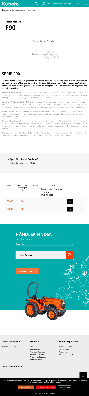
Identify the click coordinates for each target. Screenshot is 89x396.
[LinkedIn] (20, 167)
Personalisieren (65, 388)
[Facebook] (24, 167)
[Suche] (69, 255)
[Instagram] (16, 167)
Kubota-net (63, 352)
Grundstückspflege (37, 352)
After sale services (9, 347)
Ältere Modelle (31, 10)
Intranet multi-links (66, 354)
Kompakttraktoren (37, 354)
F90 (39, 10)
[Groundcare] (11, 4)
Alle (31, 347)
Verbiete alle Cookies (47, 387)
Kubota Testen (25, 271)
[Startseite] (3, 10)
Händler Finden (34, 234)
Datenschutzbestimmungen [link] (45, 393)
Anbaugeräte (35, 349)
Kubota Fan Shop (65, 347)
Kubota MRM (64, 349)
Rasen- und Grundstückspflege (15, 10)
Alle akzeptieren (27, 387)
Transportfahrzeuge (38, 357)
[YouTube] (29, 167)
